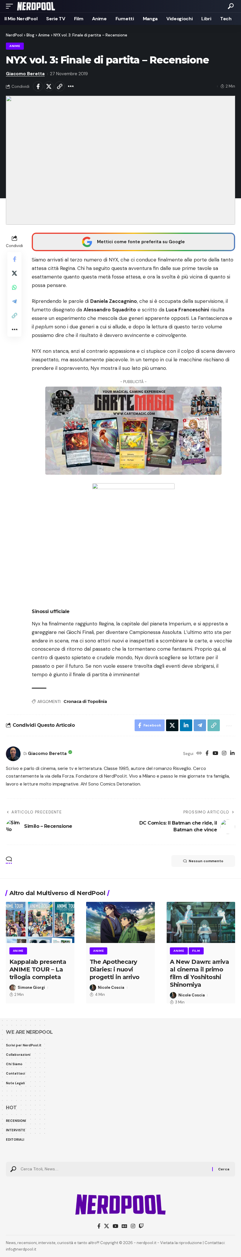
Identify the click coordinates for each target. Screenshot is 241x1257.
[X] (107, 1226)
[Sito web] (199, 753)
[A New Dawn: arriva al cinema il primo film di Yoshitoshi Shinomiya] (201, 922)
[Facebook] (207, 753)
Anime (14, 46)
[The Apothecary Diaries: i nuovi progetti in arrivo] (120, 922)
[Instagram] (224, 753)
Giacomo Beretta (25, 74)
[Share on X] (49, 86)
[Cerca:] (114, 1169)
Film (196, 951)
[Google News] (124, 1226)
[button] (11, 6)
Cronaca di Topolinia (85, 701)
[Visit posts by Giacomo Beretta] (13, 753)
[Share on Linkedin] (186, 725)
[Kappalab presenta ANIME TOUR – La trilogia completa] (40, 922)
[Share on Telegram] (14, 301)
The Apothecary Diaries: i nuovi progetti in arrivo (115, 969)
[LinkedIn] (232, 753)
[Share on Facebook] (38, 86)
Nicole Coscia (111, 987)
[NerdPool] (36, 6)
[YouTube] (215, 753)
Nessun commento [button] (206, 861)
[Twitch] (141, 1226)
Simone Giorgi (31, 987)
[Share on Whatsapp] (14, 287)
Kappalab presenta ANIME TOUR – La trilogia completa (37, 969)
